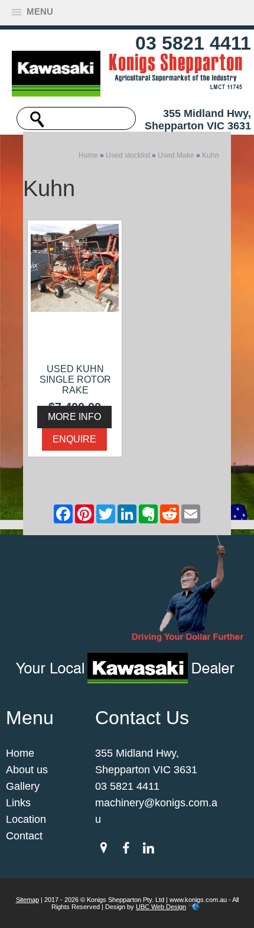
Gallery (23, 786)
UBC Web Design (161, 906)
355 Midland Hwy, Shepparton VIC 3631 (198, 120)
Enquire (74, 439)
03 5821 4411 (193, 43)
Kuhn (210, 155)
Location (26, 819)
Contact (24, 836)
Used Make (176, 155)
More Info (74, 417)
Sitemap (27, 899)
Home (88, 155)
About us (27, 770)
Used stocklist (128, 155)
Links (18, 803)
